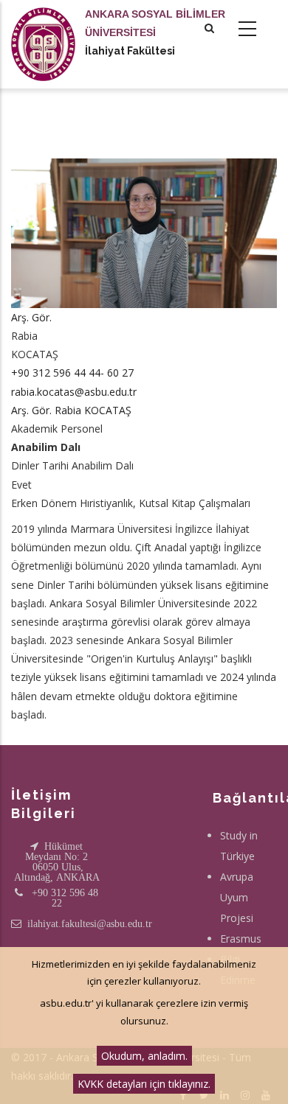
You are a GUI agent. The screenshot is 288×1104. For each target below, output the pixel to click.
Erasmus (240, 939)
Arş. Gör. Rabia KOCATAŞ (71, 410)
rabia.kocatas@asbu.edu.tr (74, 392)
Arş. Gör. (31, 317)
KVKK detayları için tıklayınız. (144, 1084)
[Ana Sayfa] (43, 29)
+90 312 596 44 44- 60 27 (72, 373)
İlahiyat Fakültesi (130, 51)
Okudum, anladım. (144, 1056)
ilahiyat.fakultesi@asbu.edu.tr (89, 923)
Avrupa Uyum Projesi (236, 897)
